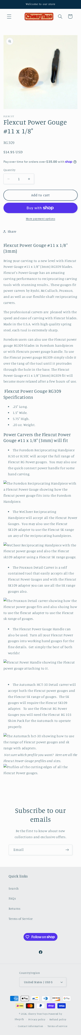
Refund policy (57, 1019)
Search (14, 888)
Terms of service (57, 1026)
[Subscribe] (67, 850)
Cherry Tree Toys (38, 1013)
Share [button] (12, 231)
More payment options (40, 218)
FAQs (12, 898)
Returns (14, 908)
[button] (9, 16)
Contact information (30, 1026)
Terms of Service (21, 918)
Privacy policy (36, 1019)
